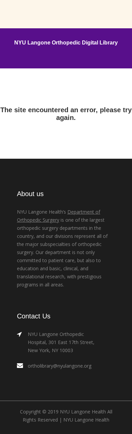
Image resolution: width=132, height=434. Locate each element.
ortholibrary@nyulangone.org (59, 366)
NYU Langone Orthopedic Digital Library (66, 42)
